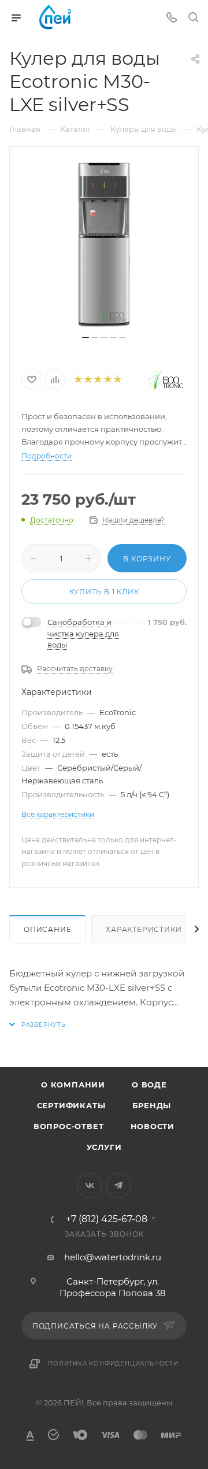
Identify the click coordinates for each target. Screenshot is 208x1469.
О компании (73, 1084)
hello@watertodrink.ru (112, 1257)
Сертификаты (71, 1105)
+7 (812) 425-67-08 (106, 1219)
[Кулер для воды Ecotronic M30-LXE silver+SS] (104, 245)
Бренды (152, 1105)
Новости (153, 1126)
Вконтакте (89, 1185)
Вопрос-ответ (69, 1126)
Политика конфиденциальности (113, 1363)
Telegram (118, 1185)
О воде (149, 1084)
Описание (47, 929)
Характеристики (143, 929)
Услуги (104, 1147)
